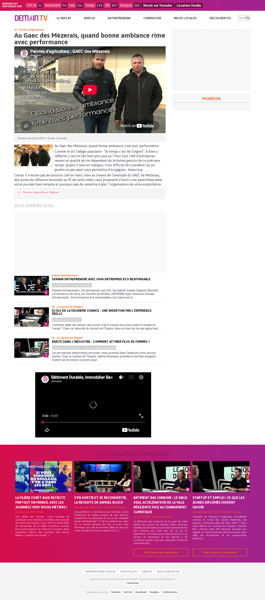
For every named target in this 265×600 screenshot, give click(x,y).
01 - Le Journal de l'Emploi (67, 306)
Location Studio (189, 5)
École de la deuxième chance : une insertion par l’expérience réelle (102, 312)
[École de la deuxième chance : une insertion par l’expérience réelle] (31, 317)
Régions (54, 192)
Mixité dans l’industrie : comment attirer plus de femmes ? (101, 341)
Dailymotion (170, 592)
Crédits (147, 571)
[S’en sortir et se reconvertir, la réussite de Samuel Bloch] (102, 482)
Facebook (141, 592)
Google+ (154, 592)
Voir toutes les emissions (161, 552)
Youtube (115, 592)
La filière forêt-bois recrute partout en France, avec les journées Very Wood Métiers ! (41, 502)
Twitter (127, 592)
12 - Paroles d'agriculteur (29, 29)
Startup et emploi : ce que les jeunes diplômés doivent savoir (219, 502)
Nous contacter (168, 571)
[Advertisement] (93, 242)
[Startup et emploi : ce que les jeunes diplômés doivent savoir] (221, 482)
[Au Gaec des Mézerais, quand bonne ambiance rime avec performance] (33, 155)
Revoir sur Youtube (157, 5)
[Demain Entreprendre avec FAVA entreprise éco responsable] (31, 285)
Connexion (132, 583)
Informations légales (100, 571)
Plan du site (128, 571)
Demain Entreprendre (65, 275)
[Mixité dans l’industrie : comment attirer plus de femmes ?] (31, 348)
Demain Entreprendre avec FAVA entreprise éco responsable (101, 279)
